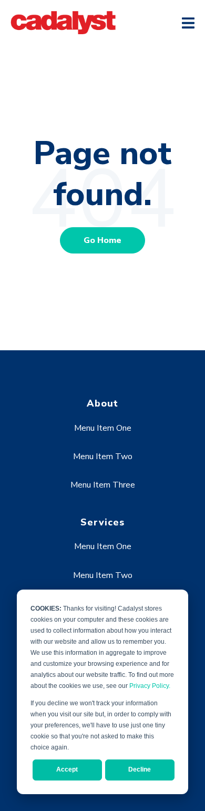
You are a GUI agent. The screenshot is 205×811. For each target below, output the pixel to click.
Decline (139, 769)
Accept (67, 769)
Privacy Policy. (149, 686)
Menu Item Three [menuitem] (102, 485)
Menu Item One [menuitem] (102, 428)
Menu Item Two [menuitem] (102, 456)
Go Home (102, 240)
